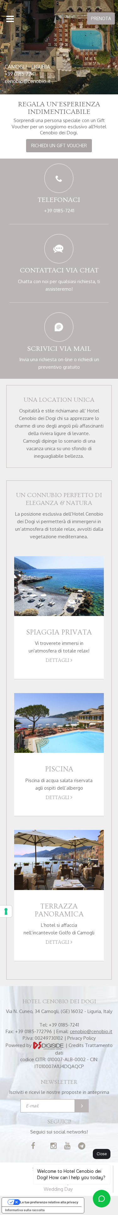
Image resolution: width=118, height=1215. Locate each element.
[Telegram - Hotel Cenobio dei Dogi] (81, 1147)
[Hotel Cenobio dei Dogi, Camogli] (59, 20)
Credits (76, 1045)
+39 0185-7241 (59, 211)
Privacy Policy (81, 1038)
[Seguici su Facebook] (33, 1147)
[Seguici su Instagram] (53, 1147)
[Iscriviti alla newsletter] (82, 1105)
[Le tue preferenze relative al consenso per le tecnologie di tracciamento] (6, 911)
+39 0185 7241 (20, 74)
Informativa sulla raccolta (25, 1210)
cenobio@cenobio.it (28, 81)
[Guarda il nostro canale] (67, 1147)
